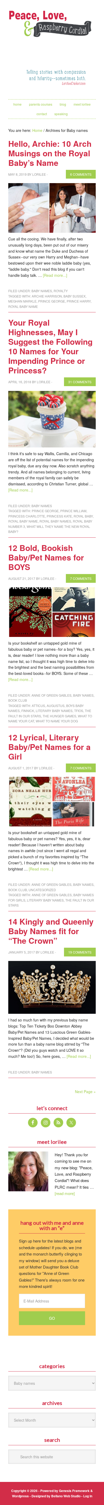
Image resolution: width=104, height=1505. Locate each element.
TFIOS (78, 710)
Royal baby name (23, 306)
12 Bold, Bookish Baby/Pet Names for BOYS (46, 557)
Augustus (56, 705)
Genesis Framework (74, 1490)
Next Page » (85, 1091)
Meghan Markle (22, 301)
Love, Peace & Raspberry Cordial (52, 31)
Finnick (27, 710)
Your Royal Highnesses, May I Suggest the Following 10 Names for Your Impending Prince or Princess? (50, 346)
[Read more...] (55, 275)
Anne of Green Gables (51, 695)
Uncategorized (42, 889)
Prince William (73, 510)
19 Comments (79, 952)
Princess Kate (59, 516)
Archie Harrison (47, 296)
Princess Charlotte (26, 516)
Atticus (38, 705)
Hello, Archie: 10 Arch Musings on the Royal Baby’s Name (49, 153)
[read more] (65, 1193)
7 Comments (80, 578)
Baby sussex (74, 296)
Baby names (41, 290)
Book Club (17, 700)
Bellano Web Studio (66, 1496)
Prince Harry (79, 301)
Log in (87, 1496)
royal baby (83, 516)
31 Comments (79, 382)
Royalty (61, 290)
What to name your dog (57, 721)
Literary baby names (54, 710)
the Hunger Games (59, 716)
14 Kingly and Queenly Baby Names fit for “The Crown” (51, 931)
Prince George (51, 301)
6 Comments (80, 174)
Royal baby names (55, 521)
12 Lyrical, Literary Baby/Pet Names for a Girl (49, 746)
